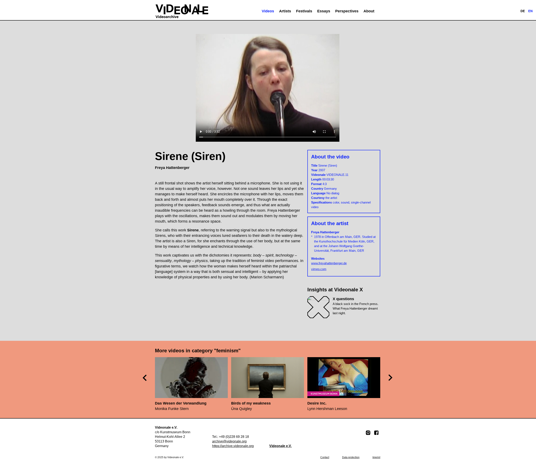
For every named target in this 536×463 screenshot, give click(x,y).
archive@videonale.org (229, 441)
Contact (324, 457)
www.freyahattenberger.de (329, 263)
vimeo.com (318, 269)
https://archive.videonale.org (233, 446)
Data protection (350, 457)
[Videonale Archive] (182, 11)
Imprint (376, 457)
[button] (390, 377)
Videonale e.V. (280, 446)
